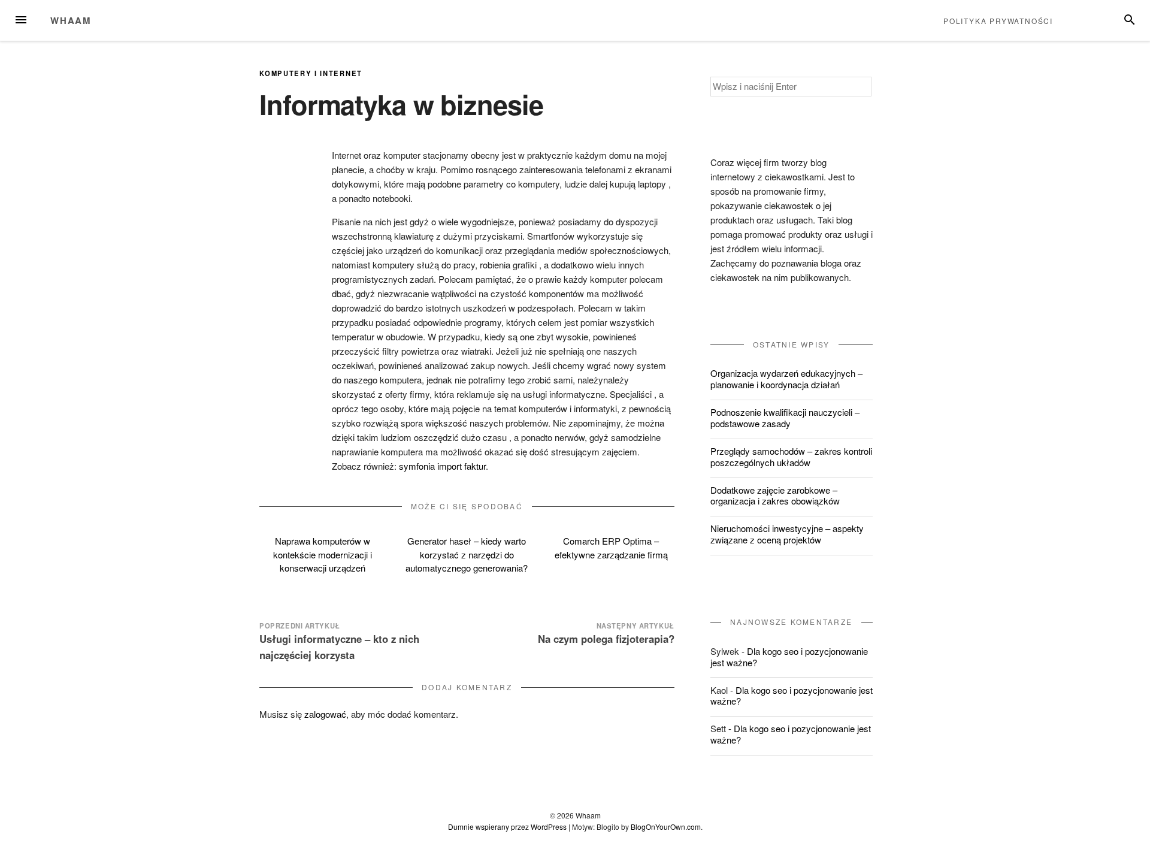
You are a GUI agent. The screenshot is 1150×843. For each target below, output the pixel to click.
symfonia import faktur (442, 466)
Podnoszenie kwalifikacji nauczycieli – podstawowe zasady (785, 418)
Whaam (71, 20)
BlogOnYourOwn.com (666, 826)
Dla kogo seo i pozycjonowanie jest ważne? (789, 657)
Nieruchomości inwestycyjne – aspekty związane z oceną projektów (787, 534)
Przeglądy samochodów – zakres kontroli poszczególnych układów (791, 457)
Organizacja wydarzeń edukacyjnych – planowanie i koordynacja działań (786, 379)
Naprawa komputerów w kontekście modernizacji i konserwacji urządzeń (322, 554)
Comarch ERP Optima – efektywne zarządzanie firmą (611, 547)
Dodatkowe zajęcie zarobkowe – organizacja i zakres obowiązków (775, 495)
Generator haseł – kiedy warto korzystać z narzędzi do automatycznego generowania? (466, 554)
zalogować (325, 714)
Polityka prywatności (998, 21)
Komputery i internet (310, 73)
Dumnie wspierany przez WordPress (507, 826)
